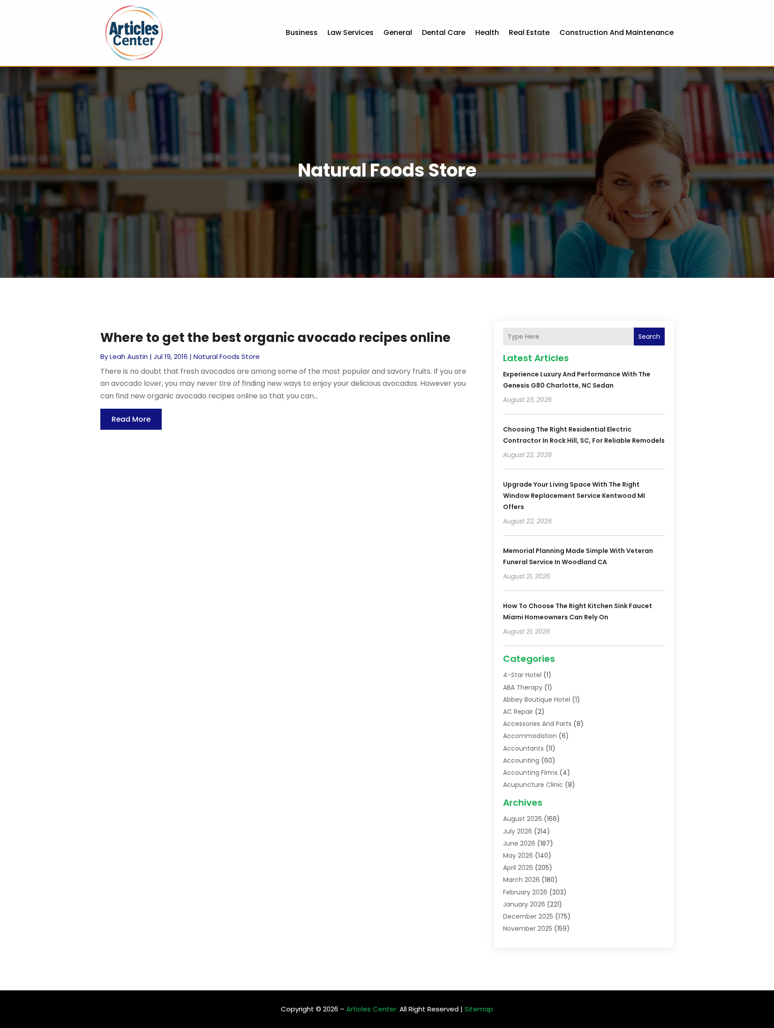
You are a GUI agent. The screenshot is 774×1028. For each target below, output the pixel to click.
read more (131, 419)
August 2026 (522, 818)
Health (487, 32)
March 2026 (521, 879)
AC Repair (518, 711)
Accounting (521, 760)
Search (649, 336)
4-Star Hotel (522, 674)
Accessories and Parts (537, 723)
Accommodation (530, 735)
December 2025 (528, 916)
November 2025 (527, 928)
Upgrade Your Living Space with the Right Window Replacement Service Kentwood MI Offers (574, 495)
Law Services (350, 32)
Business (302, 32)
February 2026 (525, 892)
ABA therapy (522, 687)
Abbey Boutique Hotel (536, 699)
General (397, 32)
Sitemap (478, 1009)
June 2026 (519, 843)
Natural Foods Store (227, 356)
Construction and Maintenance (616, 32)
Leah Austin (129, 356)
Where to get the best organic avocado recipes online (275, 337)
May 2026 (518, 855)
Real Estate (529, 32)
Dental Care (443, 32)
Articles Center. (372, 1009)
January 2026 (524, 904)
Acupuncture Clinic (533, 784)
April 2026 (518, 867)
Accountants (523, 748)
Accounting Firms (530, 772)
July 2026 (517, 831)
